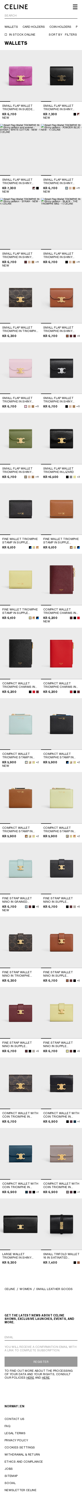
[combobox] (41, 16)
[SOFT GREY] (74, 906)
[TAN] (67, 336)
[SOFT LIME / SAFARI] (30, 762)
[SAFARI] (70, 188)
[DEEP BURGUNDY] (71, 1121)
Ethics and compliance (24, 1461)
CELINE (10, 1289)
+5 (37, 906)
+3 (78, 476)
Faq (7, 1426)
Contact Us (15, 1419)
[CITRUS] (67, 1051)
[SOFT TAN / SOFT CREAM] (37, 547)
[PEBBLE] (67, 1192)
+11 (78, 188)
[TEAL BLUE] (75, 1121)
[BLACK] (75, 114)
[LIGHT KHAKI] (25, 477)
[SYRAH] (25, 262)
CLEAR (72, 15)
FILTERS (71, 34)
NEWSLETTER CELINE (20, 1490)
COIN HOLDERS (60, 26)
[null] (71, 336)
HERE (30, 1377)
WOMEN (26, 1289)
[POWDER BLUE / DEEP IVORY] (26, 762)
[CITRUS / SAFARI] (34, 547)
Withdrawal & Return (22, 1454)
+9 (78, 335)
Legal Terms (15, 1433)
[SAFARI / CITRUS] (33, 762)
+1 (78, 1121)
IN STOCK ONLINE (22, 34)
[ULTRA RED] (78, 618)
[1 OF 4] (20, 76)
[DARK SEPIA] (74, 188)
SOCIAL (10, 1483)
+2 (37, 762)
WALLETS (11, 26)
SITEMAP (11, 1476)
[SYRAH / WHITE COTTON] (78, 114)
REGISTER (41, 1361)
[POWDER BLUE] (66, 188)
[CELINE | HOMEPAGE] (16, 6)
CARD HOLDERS (34, 26)
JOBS (9, 1468)
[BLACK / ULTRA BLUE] (30, 547)
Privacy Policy (16, 1440)
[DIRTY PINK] (25, 406)
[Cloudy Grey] (71, 477)
